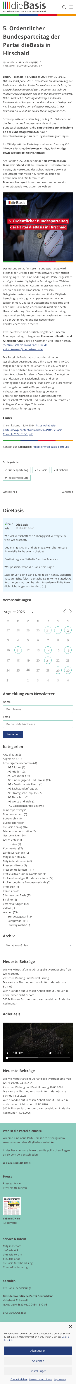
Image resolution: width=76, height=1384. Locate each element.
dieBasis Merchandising (18, 1263)
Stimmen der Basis (14, 895)
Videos (7, 908)
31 (48, 630)
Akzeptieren (38, 1350)
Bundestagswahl (18, 916)
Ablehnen (38, 1361)
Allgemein (35, 65)
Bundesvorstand (13, 814)
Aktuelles (8, 754)
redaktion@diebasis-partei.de (50, 446)
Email (6, 717)
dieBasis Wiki (11, 1250)
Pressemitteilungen (15, 65)
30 (68, 671)
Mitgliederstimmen (15, 861)
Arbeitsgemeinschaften (17, 763)
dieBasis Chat (11, 1258)
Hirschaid (60, 470)
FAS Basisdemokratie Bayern (25, 805)
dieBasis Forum (12, 1254)
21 (48, 661)
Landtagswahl (16, 925)
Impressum (60, 1379)
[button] (70, 1326)
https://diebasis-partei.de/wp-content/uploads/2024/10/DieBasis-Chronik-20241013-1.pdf (33, 430)
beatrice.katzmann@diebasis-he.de (25, 345)
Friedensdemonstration (17, 831)
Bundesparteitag (16, 470)
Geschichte (10, 840)
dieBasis (40, 470)
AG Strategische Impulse (23, 793)
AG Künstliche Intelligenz (23, 784)
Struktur (8, 899)
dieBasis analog (12, 827)
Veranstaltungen (13, 903)
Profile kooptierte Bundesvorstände (24, 882)
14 (48, 650)
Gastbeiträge (11, 835)
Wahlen (7, 912)
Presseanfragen (12, 1183)
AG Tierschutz (16, 797)
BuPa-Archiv (10, 818)
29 (58, 671)
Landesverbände (13, 852)
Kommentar (10, 848)
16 (68, 650)
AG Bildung (14, 767)
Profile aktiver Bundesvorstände (22, 874)
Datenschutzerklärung (40, 1379)
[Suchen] (64, 7)
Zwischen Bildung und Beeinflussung (26, 978)
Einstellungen (38, 1371)
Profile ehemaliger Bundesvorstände (25, 878)
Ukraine (12, 844)
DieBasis (13, 510)
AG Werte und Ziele (20, 801)
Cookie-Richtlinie (19, 1379)
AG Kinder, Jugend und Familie (26, 780)
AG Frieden (14, 771)
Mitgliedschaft (12, 1246)
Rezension (9, 891)
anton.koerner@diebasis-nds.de (23, 349)
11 (18, 650)
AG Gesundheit (17, 776)
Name (7, 702)
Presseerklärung (13, 865)
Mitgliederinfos (12, 857)
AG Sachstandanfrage (21, 788)
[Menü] (71, 7)
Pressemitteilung (16, 477)
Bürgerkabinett (12, 822)
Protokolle (9, 887)
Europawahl (15, 920)
